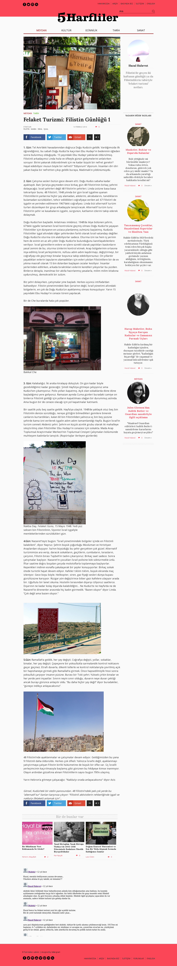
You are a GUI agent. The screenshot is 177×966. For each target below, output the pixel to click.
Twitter (28, 4)
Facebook (24, 4)
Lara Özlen (90, 857)
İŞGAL (46, 129)
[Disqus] (70, 901)
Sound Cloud (48, 958)
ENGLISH (151, 3)
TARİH (116, 30)
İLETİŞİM (140, 3)
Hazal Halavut (138, 65)
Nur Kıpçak (58, 855)
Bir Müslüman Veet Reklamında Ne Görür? (33, 847)
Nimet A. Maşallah (29, 857)
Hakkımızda (103, 3)
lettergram (56, 952)
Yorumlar (138, 958)
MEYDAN (41, 30)
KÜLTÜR (66, 30)
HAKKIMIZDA (90, 958)
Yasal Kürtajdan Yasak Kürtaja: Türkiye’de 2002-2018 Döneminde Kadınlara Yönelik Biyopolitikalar (69, 848)
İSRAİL (40, 129)
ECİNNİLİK (91, 30)
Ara (153, 11)
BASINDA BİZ (127, 3)
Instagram (32, 4)
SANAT (141, 30)
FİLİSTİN (26, 129)
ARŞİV (115, 3)
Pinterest (44, 958)
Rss (36, 4)
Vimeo (40, 958)
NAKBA (33, 129)
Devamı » (148, 185)
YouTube (36, 958)
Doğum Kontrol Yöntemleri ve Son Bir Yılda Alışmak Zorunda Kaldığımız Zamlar (101, 849)
